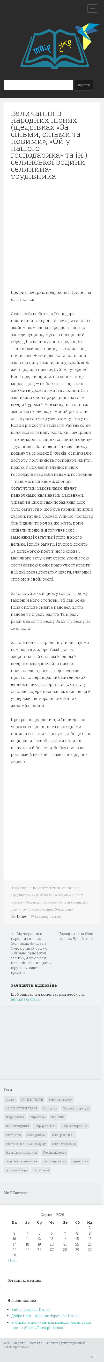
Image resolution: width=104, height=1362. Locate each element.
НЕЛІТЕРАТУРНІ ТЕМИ (21, 1108)
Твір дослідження (75, 1126)
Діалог (10, 1099)
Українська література (21, 1152)
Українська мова (54, 1152)
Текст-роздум (36, 1135)
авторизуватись (25, 999)
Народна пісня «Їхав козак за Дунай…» (75, 936)
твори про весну (54, 1161)
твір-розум (41, 1170)
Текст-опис (13, 1135)
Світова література (76, 1108)
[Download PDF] (52, 237)
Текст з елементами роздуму (26, 1144)
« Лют (12, 1260)
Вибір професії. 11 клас (30, 1309)
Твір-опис (58, 1117)
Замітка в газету (60, 1099)
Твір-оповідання (17, 1126)
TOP (97, 1357)
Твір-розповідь (45, 1126)
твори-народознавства (21, 1161)
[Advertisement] (52, 237)
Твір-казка (37, 1117)
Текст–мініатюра (64, 1144)
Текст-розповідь (63, 1135)
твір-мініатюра (16, 1170)
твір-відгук (80, 1161)
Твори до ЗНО (15, 1117)
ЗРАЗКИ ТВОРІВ (32, 1099)
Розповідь (50, 1108)
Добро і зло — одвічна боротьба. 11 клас (45, 1315)
